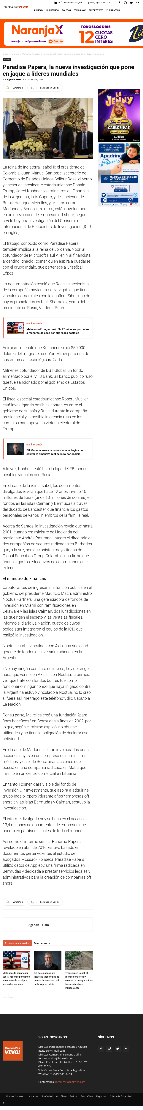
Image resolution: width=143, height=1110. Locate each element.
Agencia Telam (14, 79)
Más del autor (42, 943)
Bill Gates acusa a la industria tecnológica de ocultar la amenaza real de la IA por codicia (54, 452)
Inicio (5, 53)
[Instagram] (125, 2)
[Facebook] (119, 2)
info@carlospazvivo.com (70, 1082)
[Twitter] (131, 2)
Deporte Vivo (96, 10)
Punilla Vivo (113, 10)
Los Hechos (52, 10)
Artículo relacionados (17, 943)
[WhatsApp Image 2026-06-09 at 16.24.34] (119, 140)
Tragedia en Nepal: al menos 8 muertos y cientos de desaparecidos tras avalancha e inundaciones (79, 980)
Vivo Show (80, 10)
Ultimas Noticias (14, 1096)
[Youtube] (137, 2)
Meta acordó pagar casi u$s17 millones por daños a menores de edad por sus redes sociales (57, 331)
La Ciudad (38, 10)
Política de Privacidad (120, 1096)
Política (66, 10)
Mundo (15, 53)
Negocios (101, 1096)
